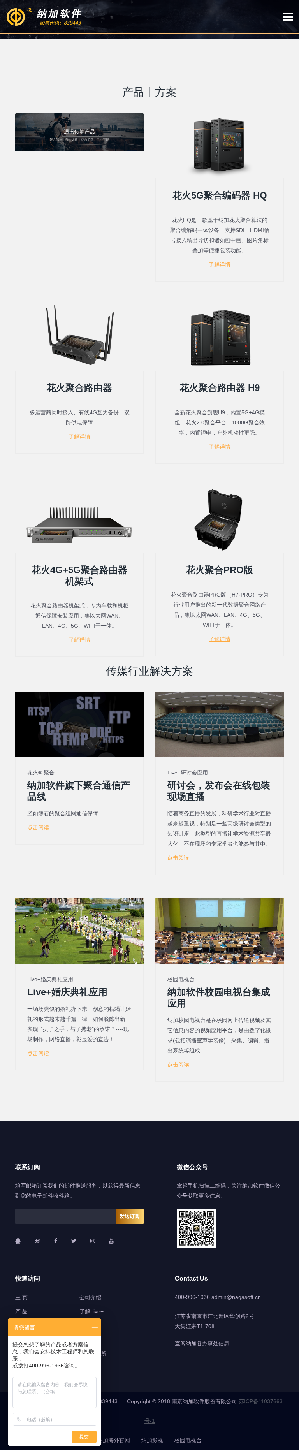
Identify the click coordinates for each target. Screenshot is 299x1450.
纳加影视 (152, 1440)
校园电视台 (188, 1440)
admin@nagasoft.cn (236, 1297)
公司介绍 (90, 1297)
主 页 (21, 1297)
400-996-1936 (192, 1297)
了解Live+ (91, 1311)
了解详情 (219, 264)
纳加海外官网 (113, 1440)
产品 (133, 92)
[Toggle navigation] (291, 17)
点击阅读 (38, 827)
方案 (166, 92)
